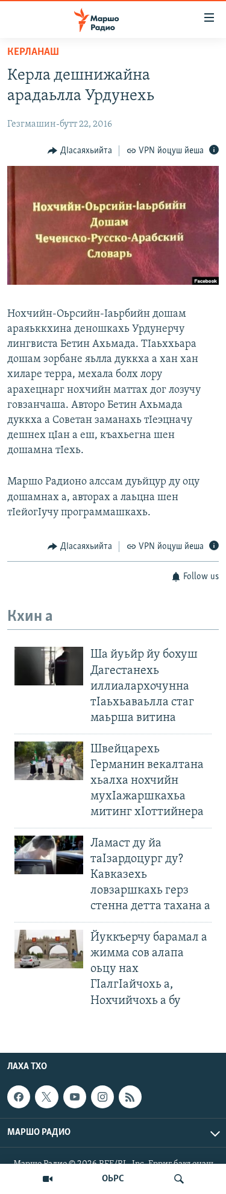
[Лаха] (179, 1179)
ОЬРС (113, 1179)
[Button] (80, 151)
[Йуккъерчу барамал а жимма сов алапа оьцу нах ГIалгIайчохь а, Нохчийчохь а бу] (48, 949)
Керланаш (33, 52)
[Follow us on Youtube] (74, 1096)
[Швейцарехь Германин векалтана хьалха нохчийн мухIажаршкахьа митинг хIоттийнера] (48, 760)
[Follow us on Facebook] (18, 1096)
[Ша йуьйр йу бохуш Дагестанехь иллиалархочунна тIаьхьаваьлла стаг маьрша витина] (48, 666)
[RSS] (130, 1096)
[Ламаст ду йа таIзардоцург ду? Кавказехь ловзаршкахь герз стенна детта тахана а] (48, 855)
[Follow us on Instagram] (102, 1096)
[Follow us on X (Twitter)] (46, 1096)
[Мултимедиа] (48, 1179)
